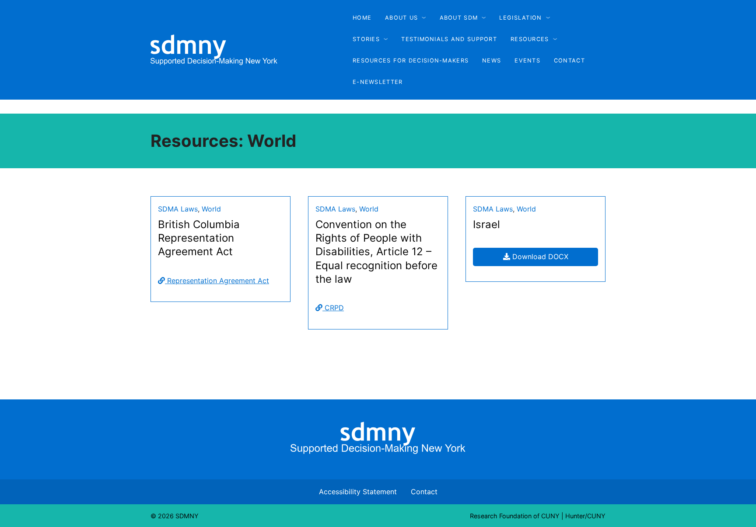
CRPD (333, 307)
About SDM (459, 17)
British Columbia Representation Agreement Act (199, 238)
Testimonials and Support (449, 39)
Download (547, 256)
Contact (569, 60)
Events (527, 60)
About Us (401, 17)
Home (362, 17)
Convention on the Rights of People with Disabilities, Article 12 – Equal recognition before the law (376, 251)
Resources (530, 39)
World (211, 209)
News (491, 60)
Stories (366, 39)
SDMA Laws (178, 209)
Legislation (520, 17)
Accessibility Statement (358, 491)
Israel (486, 224)
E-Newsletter (377, 82)
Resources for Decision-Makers (411, 60)
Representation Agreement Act (217, 280)
